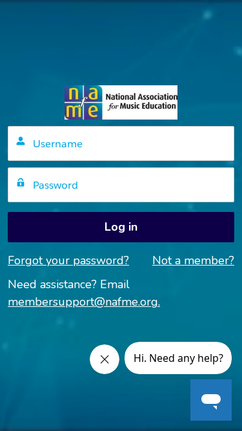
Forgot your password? (68, 260)
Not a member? (193, 260)
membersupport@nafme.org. (84, 302)
